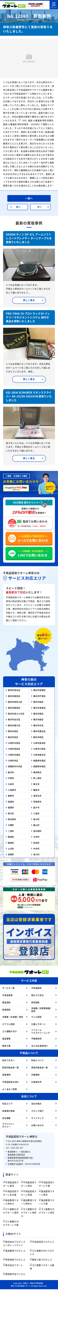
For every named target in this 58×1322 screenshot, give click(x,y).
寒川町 (11, 813)
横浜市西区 (38, 737)
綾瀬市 (11, 807)
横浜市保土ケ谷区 (16, 713)
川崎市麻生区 (39, 754)
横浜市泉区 (13, 731)
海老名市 (37, 795)
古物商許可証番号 (15, 1164)
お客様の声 (36, 1081)
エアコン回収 (8, 1024)
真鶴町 (11, 854)
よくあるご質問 (9, 1089)
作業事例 (35, 1074)
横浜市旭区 (38, 701)
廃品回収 (6, 1002)
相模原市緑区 (39, 766)
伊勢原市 (37, 801)
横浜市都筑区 (14, 707)
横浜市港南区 (39, 707)
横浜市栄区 (13, 737)
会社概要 (6, 1118)
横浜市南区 (38, 713)
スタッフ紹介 (37, 1110)
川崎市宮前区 (14, 748)
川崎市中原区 (14, 743)
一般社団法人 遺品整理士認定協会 (19, 1153)
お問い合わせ (37, 1125)
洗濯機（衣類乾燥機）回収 (41, 1009)
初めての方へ (8, 1060)
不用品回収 (36, 987)
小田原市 (12, 789)
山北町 (11, 848)
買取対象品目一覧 (39, 1067)
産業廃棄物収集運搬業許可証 (20, 1157)
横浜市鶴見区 (14, 696)
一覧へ (29, 198)
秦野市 (11, 795)
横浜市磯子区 (14, 725)
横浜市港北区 (14, 690)
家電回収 (6, 1009)
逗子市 (36, 807)
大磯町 (11, 825)
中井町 (36, 848)
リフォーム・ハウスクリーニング (40, 1031)
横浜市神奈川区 (15, 701)
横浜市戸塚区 (39, 696)
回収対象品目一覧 (10, 1067)
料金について (37, 1060)
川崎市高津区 (39, 743)
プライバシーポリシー (8, 1125)
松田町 (36, 842)
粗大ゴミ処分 (37, 995)
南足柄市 (12, 819)
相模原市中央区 (15, 766)
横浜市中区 (38, 725)
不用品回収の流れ (10, 1081)
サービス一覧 (8, 987)
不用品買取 (7, 995)
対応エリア (7, 1103)
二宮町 (11, 831)
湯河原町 (37, 831)
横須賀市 (37, 772)
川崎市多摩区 (14, 754)
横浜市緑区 (38, 719)
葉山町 (36, 825)
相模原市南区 (39, 760)
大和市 (11, 784)
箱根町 (11, 842)
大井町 (36, 836)
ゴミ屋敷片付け (9, 1031)
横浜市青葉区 (39, 690)
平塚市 (11, 778)
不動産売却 (36, 1038)
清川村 (36, 854)
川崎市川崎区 (39, 748)
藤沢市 (11, 772)
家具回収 (35, 1002)
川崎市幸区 (13, 760)
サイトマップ (37, 1118)
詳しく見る (29, 300)
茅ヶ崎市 (37, 778)
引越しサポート (38, 1024)
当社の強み (36, 1103)
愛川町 (36, 819)
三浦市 (36, 813)
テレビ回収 (36, 1016)
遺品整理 (6, 1038)
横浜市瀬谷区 (39, 731)
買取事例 (6, 1074)
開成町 (11, 836)
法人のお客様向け (39, 1045)
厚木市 (36, 784)
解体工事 (6, 1045)
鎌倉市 (36, 789)
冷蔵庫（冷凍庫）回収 (12, 1016)
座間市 (11, 801)
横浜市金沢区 (14, 719)
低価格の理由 (8, 1110)
